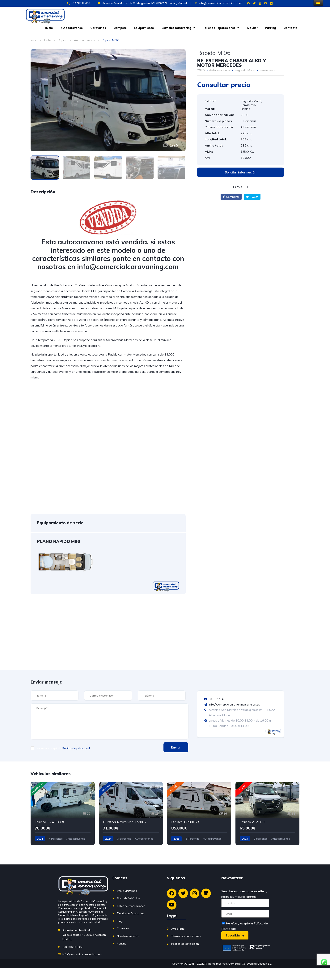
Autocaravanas (72, 28)
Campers (120, 28)
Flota (47, 40)
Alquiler (252, 28)
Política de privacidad (76, 748)
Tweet (254, 196)
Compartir (232, 196)
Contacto (291, 28)
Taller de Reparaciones (219, 28)
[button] (240, 172)
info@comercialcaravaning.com (128, 266)
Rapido (62, 40)
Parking (270, 28)
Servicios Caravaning (177, 28)
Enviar (176, 747)
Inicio (49, 28)
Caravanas (98, 28)
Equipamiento (144, 28)
